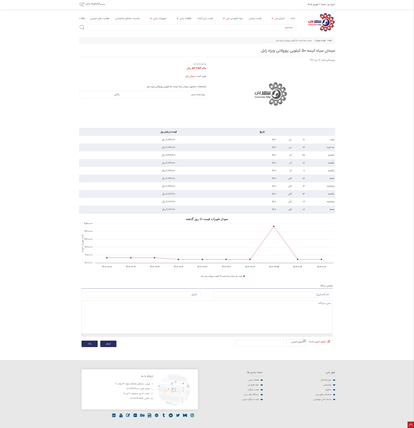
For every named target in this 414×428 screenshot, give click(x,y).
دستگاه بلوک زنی (251, 394)
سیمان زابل (190, 76)
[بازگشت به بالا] (411, 425)
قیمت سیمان (320, 40)
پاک (89, 344)
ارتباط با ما (147, 376)
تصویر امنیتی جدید (317, 342)
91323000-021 (132, 389)
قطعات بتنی (254, 380)
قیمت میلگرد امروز (251, 399)
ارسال (108, 344)
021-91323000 (95, 4)
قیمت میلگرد (253, 389)
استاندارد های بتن (323, 394)
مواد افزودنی (253, 385)
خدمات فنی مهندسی (322, 399)
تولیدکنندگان (326, 380)
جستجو (82, 27)
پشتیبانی (327, 385)
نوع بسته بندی (198, 95)
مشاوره (328, 389)
